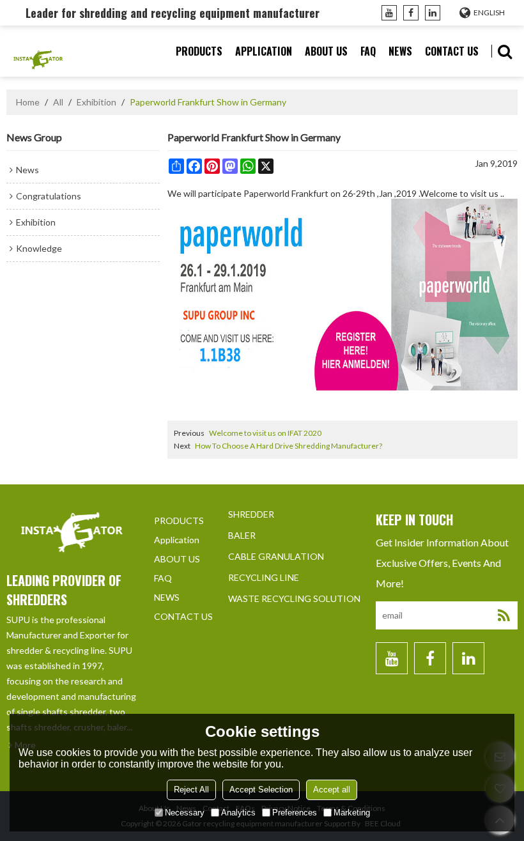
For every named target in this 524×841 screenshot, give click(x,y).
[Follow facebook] (411, 12)
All (58, 101)
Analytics (238, 812)
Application (263, 51)
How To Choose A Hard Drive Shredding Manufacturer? (288, 446)
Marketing (352, 812)
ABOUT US (326, 51)
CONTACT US (452, 51)
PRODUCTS (199, 51)
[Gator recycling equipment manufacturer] (38, 51)
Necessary (184, 812)
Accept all (331, 789)
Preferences (294, 812)
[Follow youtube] (389, 12)
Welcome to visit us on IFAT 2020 (265, 433)
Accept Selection (261, 789)
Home (28, 101)
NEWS (400, 51)
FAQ (368, 51)
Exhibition (96, 101)
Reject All (191, 789)
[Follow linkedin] (432, 12)
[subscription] (503, 615)
